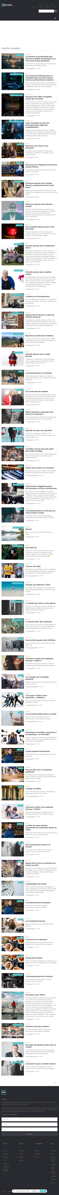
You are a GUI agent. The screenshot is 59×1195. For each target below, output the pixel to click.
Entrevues (20, 144)
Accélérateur (54, 1176)
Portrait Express (19, 244)
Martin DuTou (30, 264)
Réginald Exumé (31, 503)
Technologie (54, 1164)
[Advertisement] (29, 32)
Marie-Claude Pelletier (32, 475)
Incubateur (53, 1157)
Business (27, 54)
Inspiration (20, 389)
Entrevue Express (18, 181)
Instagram (21, 1157)
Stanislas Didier (30, 781)
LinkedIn (47, 7)
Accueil (5, 1150)
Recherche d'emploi (5, 1170)
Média (27, 143)
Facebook (21, 1150)
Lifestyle (20, 466)
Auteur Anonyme (31, 238)
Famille (21, 371)
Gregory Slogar (30, 559)
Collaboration (6, 1166)
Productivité (19, 55)
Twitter (20, 1154)
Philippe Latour (30, 365)
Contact (52, 4)
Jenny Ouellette (30, 612)
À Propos (41, 4)
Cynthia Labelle (30, 594)
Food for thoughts (18, 294)
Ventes (52, 1154)
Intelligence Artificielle (16, 74)
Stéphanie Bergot (31, 382)
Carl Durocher (30, 854)
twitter (40, 7)
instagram (54, 7)
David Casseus (30, 460)
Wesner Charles (30, 306)
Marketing (37, 1154)
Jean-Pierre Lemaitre (32, 1056)
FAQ (47, 4)
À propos (5, 1157)
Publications (6, 1154)
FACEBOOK (33, 7)
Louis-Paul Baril (30, 68)
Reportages (53, 1150)
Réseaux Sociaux (53, 1160)
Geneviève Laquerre (32, 705)
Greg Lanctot (30, 157)
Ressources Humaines (17, 583)
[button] (55, 18)
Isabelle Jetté (30, 440)
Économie (20, 564)
